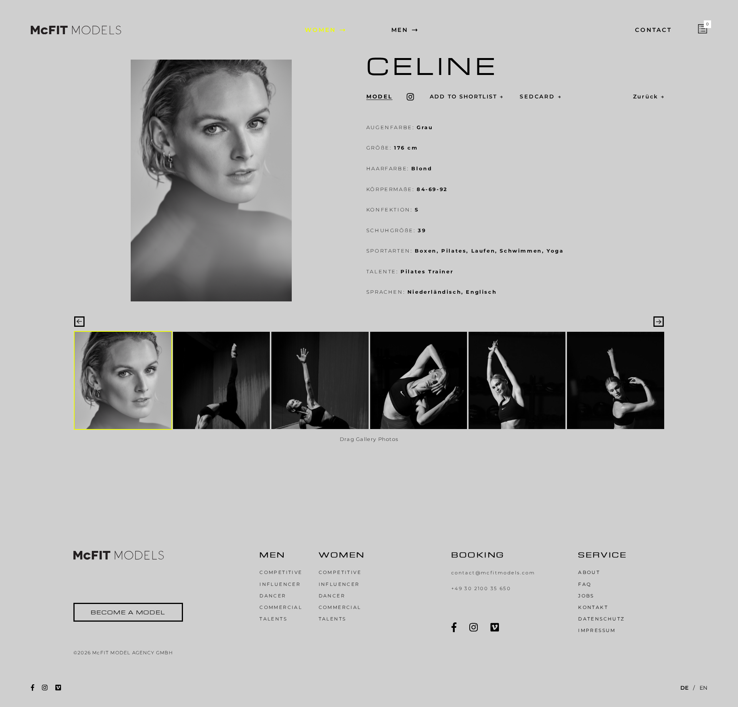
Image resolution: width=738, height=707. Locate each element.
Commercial (280, 607)
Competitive (280, 572)
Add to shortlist (467, 96)
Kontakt (593, 607)
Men (400, 30)
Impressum (597, 630)
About (589, 572)
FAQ (584, 584)
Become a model (128, 612)
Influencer (280, 584)
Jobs (586, 596)
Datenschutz (601, 619)
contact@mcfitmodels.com (493, 573)
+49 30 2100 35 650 (481, 588)
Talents (273, 619)
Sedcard (541, 96)
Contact (653, 30)
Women (320, 30)
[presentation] (79, 321)
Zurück (649, 96)
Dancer (272, 596)
